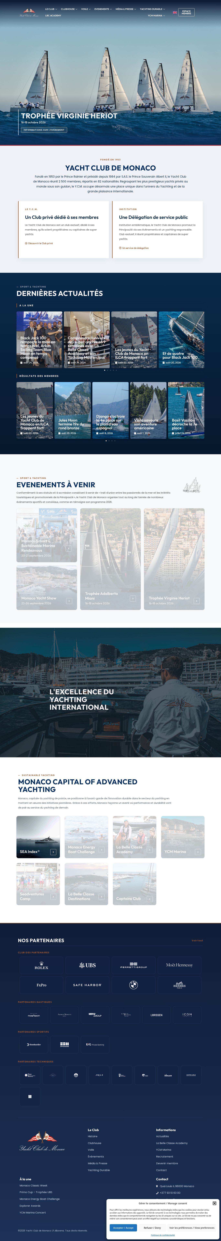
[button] (214, 1203)
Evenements (101, 9)
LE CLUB (49, 9)
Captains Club (128, 898)
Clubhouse (68, 9)
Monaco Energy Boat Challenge (81, 849)
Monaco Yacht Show (38, 598)
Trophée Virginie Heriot (169, 598)
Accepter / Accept (123, 1227)
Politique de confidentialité (163, 1235)
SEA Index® (30, 851)
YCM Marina (175, 851)
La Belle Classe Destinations (81, 896)
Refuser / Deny (152, 1227)
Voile (84, 9)
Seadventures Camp (32, 896)
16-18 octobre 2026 (97, 603)
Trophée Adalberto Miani (101, 595)
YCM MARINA (155, 15)
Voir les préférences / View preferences (191, 1227)
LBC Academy (53, 15)
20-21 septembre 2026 (36, 555)
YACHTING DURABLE (151, 9)
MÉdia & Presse (124, 9)
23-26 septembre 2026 (36, 603)
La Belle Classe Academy (129, 849)
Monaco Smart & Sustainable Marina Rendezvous (38, 545)
